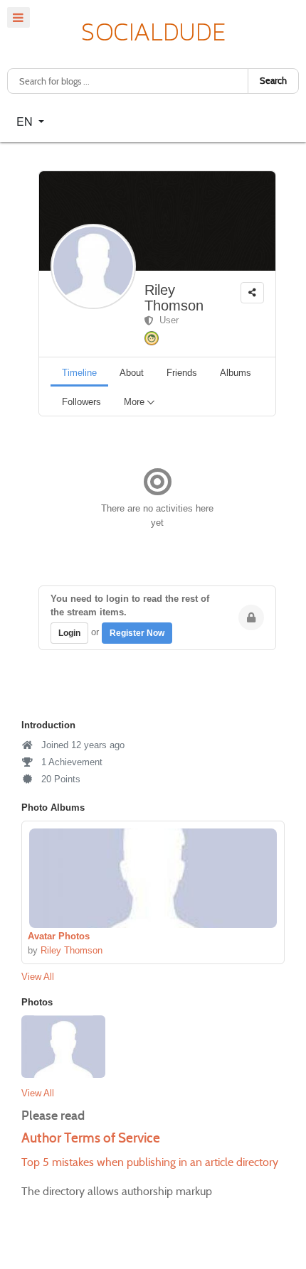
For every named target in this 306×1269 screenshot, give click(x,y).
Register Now (137, 633)
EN (26, 121)
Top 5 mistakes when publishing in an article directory (149, 1162)
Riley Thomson (174, 297)
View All (37, 976)
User (166, 320)
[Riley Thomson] (153, 878)
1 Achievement (70, 762)
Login (69, 633)
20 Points (59, 779)
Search (273, 81)
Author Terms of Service (90, 1138)
